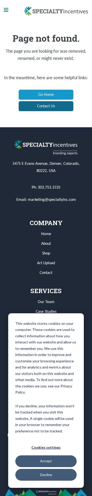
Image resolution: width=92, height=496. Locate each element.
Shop (46, 253)
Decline (46, 474)
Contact (46, 273)
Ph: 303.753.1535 (46, 188)
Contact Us (46, 106)
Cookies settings (46, 447)
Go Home (46, 95)
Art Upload (46, 263)
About (46, 244)
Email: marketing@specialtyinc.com (46, 200)
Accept (46, 461)
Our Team (46, 302)
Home (46, 234)
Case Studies (46, 312)
